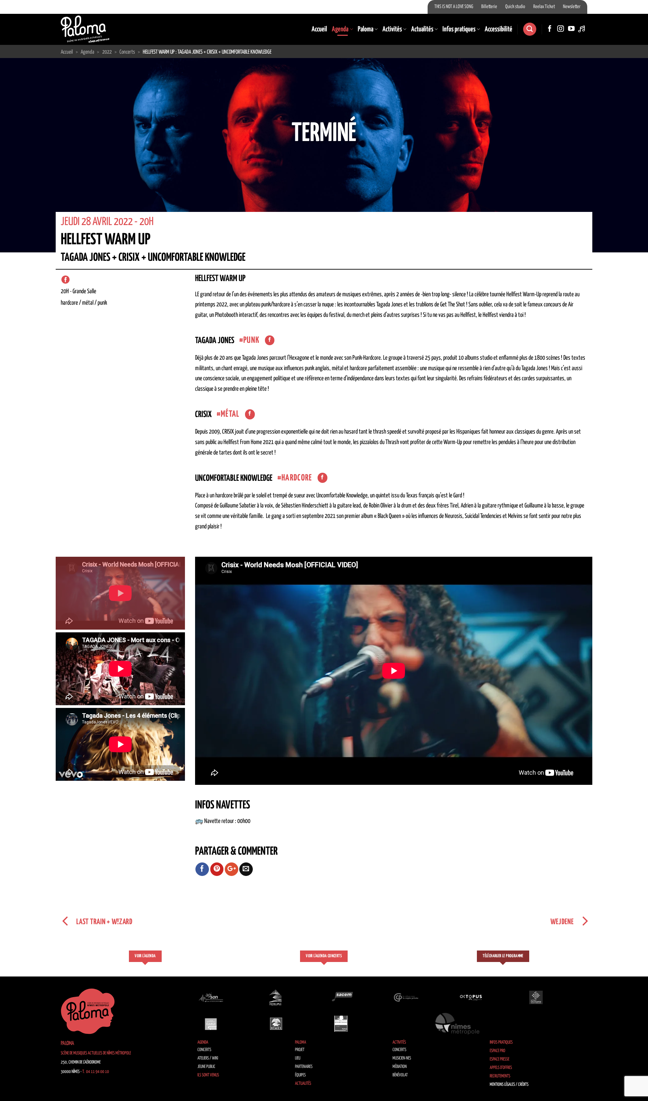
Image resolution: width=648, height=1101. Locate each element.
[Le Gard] (210, 1023)
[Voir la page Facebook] (270, 340)
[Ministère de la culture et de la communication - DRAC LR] (340, 1023)
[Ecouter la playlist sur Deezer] (582, 29)
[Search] (529, 29)
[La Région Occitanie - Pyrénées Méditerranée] (535, 997)
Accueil (319, 29)
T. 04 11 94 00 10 (95, 1072)
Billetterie (489, 6)
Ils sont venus (208, 1075)
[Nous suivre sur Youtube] (571, 29)
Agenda (340, 29)
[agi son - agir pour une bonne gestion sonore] (210, 997)
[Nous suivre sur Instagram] (560, 29)
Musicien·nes (402, 1058)
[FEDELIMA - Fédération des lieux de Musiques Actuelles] (276, 997)
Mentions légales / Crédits (509, 1084)
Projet (299, 1050)
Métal (230, 414)
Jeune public (206, 1067)
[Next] (626, 155)
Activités (392, 29)
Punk (251, 340)
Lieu (297, 1058)
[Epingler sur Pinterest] (217, 869)
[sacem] (340, 997)
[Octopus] (470, 997)
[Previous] (22, 155)
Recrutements (500, 1076)
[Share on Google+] (231, 869)
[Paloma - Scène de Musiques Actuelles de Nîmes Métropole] (85, 29)
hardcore (296, 478)
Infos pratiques (459, 29)
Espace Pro (497, 1051)
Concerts (204, 1050)
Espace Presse (499, 1059)
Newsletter (571, 6)
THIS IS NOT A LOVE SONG (453, 6)
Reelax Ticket (544, 6)
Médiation (400, 1067)
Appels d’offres (501, 1068)
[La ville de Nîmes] (276, 1023)
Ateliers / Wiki (207, 1058)
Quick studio (515, 6)
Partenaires (304, 1067)
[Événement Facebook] (65, 280)
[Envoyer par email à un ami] (246, 869)
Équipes (300, 1075)
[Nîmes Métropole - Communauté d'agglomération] (457, 1023)
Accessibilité (498, 29)
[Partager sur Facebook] (202, 869)
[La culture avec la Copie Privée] (406, 997)
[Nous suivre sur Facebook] (549, 29)
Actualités (422, 29)
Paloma (365, 29)
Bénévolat (400, 1075)
